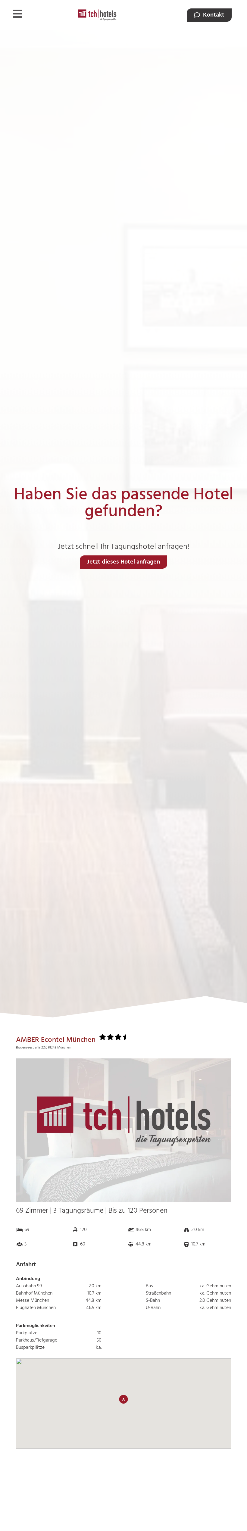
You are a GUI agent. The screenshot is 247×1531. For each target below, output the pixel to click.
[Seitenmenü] (17, 13)
